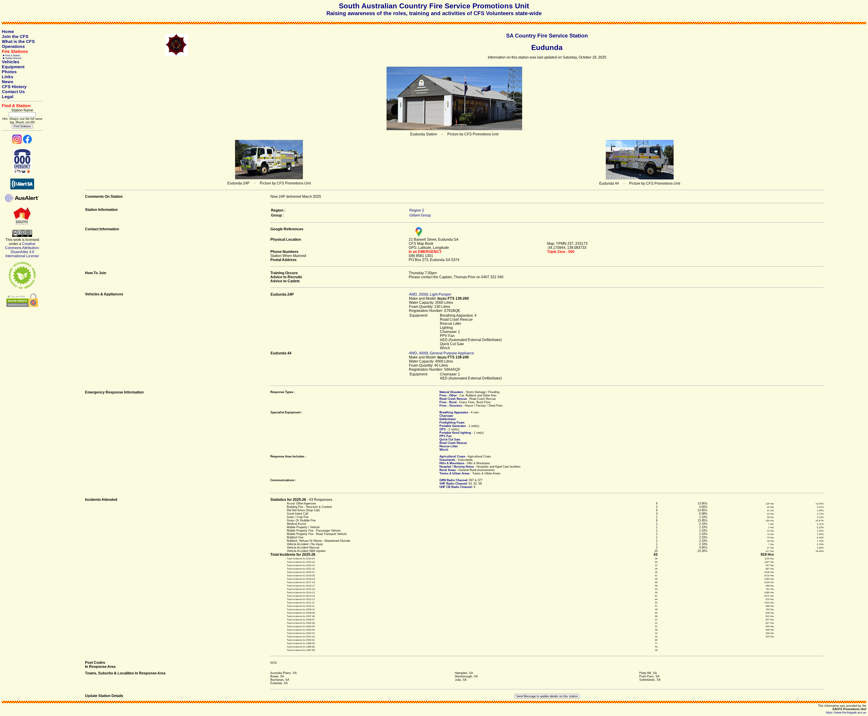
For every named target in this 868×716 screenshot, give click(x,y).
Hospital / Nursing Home (456, 466)
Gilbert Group (420, 215)
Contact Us (13, 91)
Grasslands (447, 460)
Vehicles (10, 61)
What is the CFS (18, 41)
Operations (13, 46)
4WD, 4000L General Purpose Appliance (441, 353)
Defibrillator (447, 419)
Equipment (13, 66)
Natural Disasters (451, 392)
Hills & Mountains (451, 463)
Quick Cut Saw (449, 439)
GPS (442, 429)
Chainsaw (446, 415)
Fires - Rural (448, 402)
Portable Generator (452, 426)
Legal (7, 96)
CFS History (14, 86)
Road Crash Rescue (453, 398)
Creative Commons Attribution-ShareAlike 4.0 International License (22, 250)
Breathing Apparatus (453, 412)
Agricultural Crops (452, 456)
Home (8, 31)
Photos (9, 71)
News (7, 81)
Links (7, 76)
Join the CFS (15, 36)
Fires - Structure (450, 405)
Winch (443, 449)
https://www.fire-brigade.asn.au (846, 712)
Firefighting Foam (452, 422)
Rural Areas (447, 470)
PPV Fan (445, 436)
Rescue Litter (448, 446)
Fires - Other (448, 395)
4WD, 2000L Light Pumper (430, 294)
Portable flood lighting (455, 432)
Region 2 (416, 210)
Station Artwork (13, 58)
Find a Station (12, 55)
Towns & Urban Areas (454, 473)
